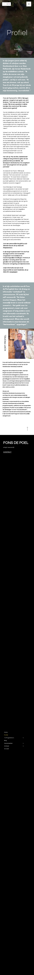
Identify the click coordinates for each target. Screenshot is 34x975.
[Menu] (28, 4)
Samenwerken (8, 743)
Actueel (6, 748)
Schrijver (6, 746)
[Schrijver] (23, 746)
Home (6, 732)
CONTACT (7, 452)
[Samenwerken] (23, 743)
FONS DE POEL (15, 443)
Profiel (6, 735)
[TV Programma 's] (23, 737)
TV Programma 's (9, 737)
